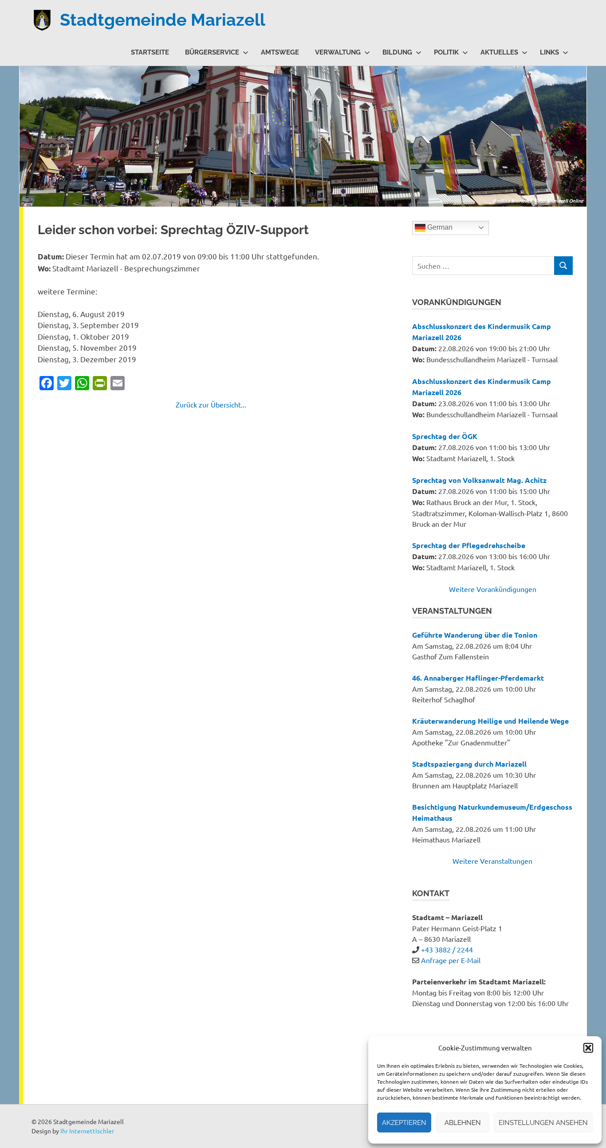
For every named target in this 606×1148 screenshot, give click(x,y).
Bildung (397, 52)
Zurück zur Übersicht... (211, 404)
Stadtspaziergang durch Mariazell (469, 763)
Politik (446, 52)
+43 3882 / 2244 (447, 949)
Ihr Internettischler (87, 1131)
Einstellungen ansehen (543, 1123)
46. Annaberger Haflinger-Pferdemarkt (478, 677)
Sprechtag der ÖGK (444, 436)
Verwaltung (338, 52)
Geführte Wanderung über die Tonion (474, 634)
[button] (588, 1047)
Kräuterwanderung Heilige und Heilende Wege (490, 720)
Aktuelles (499, 52)
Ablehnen (463, 1123)
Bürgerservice (212, 52)
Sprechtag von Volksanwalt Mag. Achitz (479, 480)
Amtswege (280, 52)
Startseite (150, 52)
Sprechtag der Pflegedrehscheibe (468, 545)
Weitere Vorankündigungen (492, 588)
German (439, 227)
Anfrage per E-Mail (450, 960)
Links (549, 52)
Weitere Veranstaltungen (492, 860)
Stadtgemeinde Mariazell (162, 20)
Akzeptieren (404, 1123)
